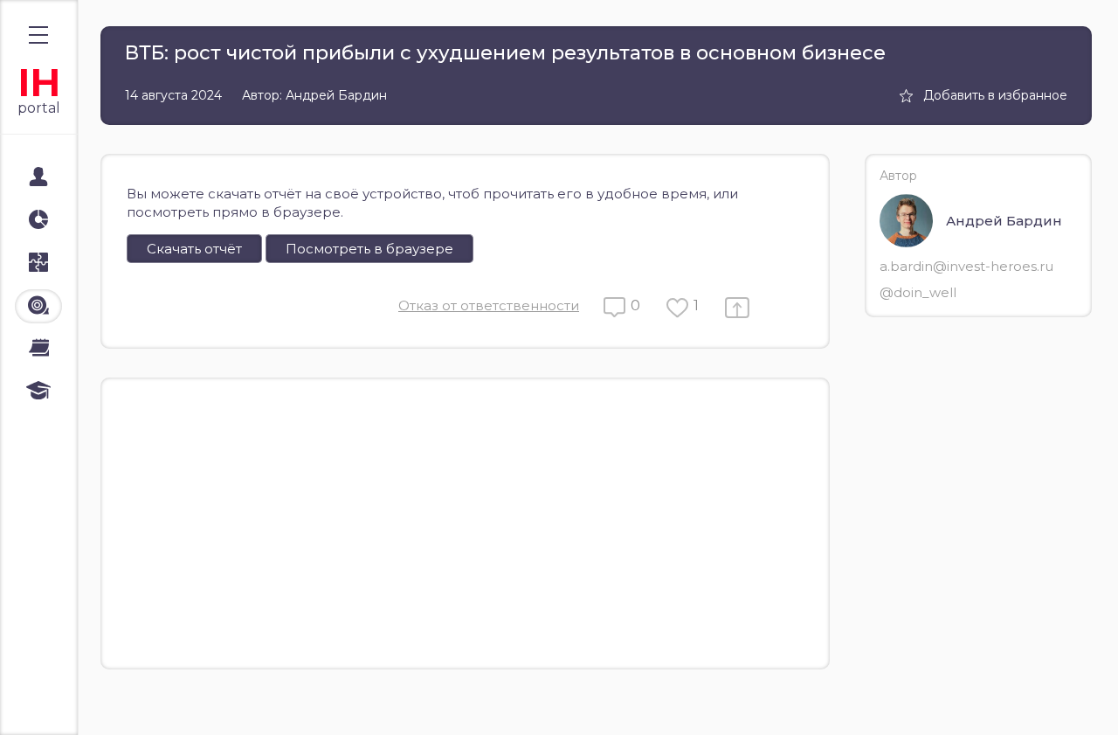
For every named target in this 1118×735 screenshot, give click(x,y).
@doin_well (918, 292)
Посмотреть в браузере (369, 248)
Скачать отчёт (194, 248)
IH (38, 82)
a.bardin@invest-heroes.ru (966, 266)
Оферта (51, 702)
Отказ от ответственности (488, 305)
